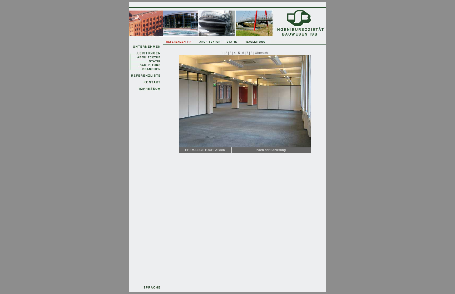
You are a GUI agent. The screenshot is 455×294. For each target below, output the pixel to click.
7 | (248, 53)
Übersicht (262, 53)
